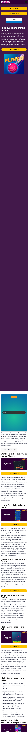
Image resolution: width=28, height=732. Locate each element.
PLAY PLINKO (14, 8)
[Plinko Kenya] (5, 1)
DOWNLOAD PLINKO (14, 13)
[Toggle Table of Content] (14, 450)
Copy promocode (14, 21)
